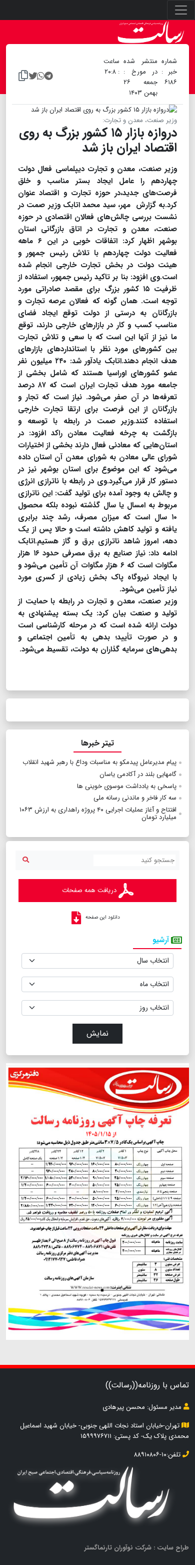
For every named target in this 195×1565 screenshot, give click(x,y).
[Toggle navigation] (181, 10)
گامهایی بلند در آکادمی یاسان (138, 774)
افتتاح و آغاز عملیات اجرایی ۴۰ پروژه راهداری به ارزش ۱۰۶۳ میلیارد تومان (98, 814)
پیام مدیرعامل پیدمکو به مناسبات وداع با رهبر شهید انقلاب (99, 762)
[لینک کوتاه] (23, 77)
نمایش (97, 1033)
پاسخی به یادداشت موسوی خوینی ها (126, 786)
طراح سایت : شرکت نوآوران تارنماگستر (136, 1547)
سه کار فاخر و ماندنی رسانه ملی (135, 798)
